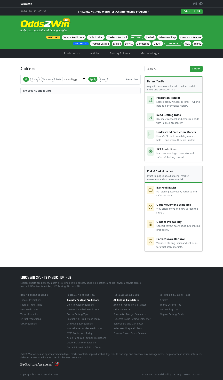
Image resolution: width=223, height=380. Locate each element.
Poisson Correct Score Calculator (131, 333)
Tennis (197, 43)
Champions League (190, 37)
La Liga (117, 43)
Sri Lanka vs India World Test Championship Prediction (113, 11)
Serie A (129, 43)
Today (35, 79)
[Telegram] (201, 3)
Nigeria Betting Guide (172, 314)
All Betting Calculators (126, 299)
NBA (187, 43)
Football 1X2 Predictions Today (83, 318)
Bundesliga (143, 43)
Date (58, 79)
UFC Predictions (29, 323)
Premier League (100, 43)
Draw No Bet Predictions (80, 323)
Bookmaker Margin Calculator (129, 314)
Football (150, 37)
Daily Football (95, 37)
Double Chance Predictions (81, 342)
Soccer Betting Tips (77, 314)
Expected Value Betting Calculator (132, 318)
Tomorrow (47, 79)
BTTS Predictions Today (79, 333)
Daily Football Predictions (81, 304)
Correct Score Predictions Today (84, 347)
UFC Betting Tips (169, 309)
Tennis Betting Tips (170, 304)
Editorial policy (163, 374)
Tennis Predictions (30, 314)
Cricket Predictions (30, 318)
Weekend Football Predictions (83, 309)
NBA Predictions (29, 309)
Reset (103, 79)
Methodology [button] (149, 53)
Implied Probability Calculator (129, 304)
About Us (147, 374)
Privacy (177, 374)
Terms (187, 374)
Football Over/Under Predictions (84, 328)
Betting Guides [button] (119, 53)
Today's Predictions (73, 37)
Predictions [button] (71, 53)
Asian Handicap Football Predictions (86, 337)
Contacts (198, 374)
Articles (94, 53)
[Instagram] (195, 3)
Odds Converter (122, 309)
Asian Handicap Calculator (127, 328)
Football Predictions (31, 304)
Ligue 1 (158, 43)
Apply (93, 79)
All (26, 79)
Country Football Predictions (83, 299)
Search (196, 69)
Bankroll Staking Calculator (128, 323)
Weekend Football (117, 37)
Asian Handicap (167, 37)
